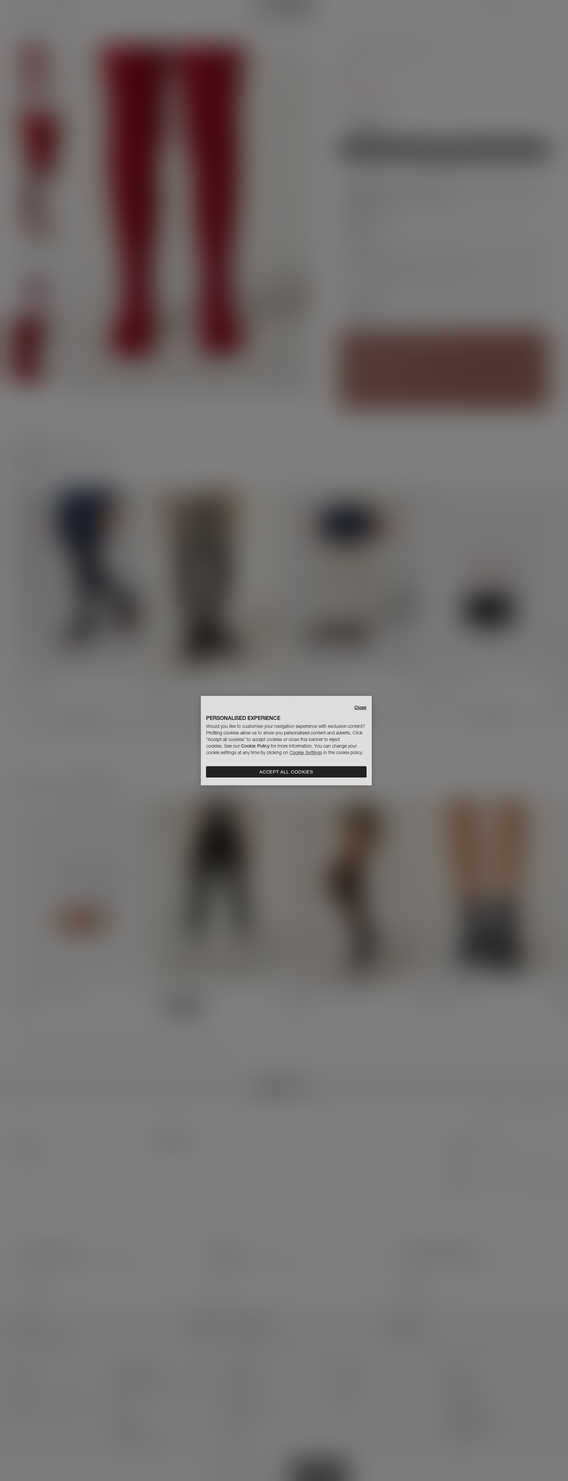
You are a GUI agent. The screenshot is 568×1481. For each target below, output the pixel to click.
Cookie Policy (255, 746)
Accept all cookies (286, 772)
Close (360, 707)
